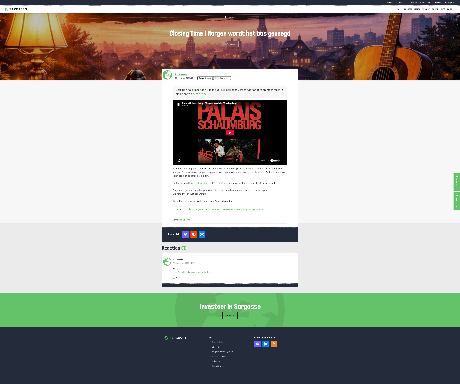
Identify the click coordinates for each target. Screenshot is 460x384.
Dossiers (408, 9)
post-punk (246, 209)
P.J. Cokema (181, 74)
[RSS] (274, 344)
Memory (426, 9)
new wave (235, 209)
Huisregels (216, 361)
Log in (450, 9)
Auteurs (438, 2)
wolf (264, 209)
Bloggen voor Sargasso (222, 351)
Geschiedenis (217, 342)
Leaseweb (399, 2)
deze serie (199, 94)
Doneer (390, 2)
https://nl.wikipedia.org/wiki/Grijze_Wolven (192, 272)
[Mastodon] (257, 344)
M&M (180, 259)
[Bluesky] (265, 344)
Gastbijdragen (218, 366)
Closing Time (224, 78)
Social (435, 9)
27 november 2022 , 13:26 (184, 263)
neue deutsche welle (221, 209)
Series (417, 9)
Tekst (176, 200)
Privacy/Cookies (426, 2)
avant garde (197, 209)
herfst (207, 209)
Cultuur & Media (205, 78)
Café (443, 9)
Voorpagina (231, 17)
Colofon (215, 347)
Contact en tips (412, 2)
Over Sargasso (448, 2)
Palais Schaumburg (199, 183)
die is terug (220, 190)
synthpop (256, 209)
